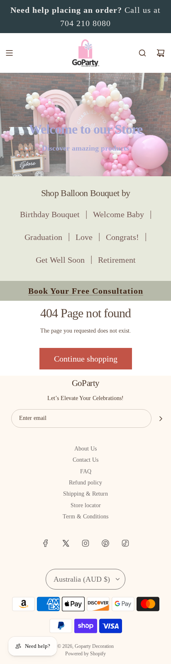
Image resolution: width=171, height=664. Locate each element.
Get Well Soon (60, 259)
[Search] (142, 53)
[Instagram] (85, 543)
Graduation (43, 237)
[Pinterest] (105, 543)
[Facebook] (46, 543)
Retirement (117, 259)
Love (84, 237)
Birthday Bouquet (50, 214)
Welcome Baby (118, 214)
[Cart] (160, 53)
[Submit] (160, 419)
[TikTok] (125, 543)
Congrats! (122, 237)
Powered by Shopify (85, 654)
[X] (65, 543)
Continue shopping (85, 358)
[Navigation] (9, 53)
